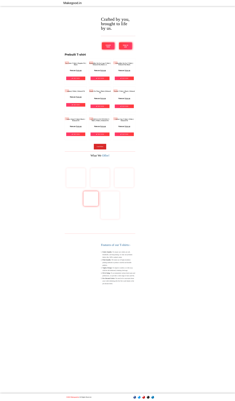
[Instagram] (148, 397)
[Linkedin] (152, 397)
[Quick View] (76, 74)
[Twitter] (139, 397)
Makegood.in (72, 3)
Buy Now (77, 78)
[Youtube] (143, 397)
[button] (171, 2)
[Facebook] (134, 397)
